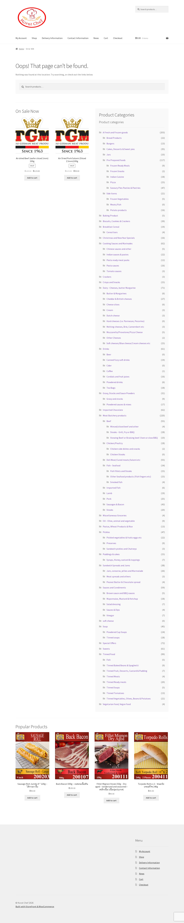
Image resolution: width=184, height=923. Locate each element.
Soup (105, 626)
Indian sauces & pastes (118, 254)
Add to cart (32, 178)
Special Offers (109, 643)
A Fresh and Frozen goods (115, 132)
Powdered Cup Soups (117, 632)
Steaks (110, 509)
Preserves (111, 543)
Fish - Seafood (113, 465)
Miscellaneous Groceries (114, 515)
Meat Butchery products (114, 415)
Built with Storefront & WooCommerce (35, 906)
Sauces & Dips (113, 609)
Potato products (118, 210)
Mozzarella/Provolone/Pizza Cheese (125, 332)
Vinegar (110, 615)
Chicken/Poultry (115, 443)
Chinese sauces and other (119, 248)
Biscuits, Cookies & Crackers (116, 221)
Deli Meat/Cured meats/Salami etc (123, 459)
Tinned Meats (113, 676)
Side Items (112, 193)
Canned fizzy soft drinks (118, 359)
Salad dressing (114, 604)
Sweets (106, 648)
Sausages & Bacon (115, 504)
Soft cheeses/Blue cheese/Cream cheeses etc (128, 343)
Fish (109, 659)
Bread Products (114, 137)
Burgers (110, 143)
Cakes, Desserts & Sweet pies (121, 149)
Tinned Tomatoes (115, 693)
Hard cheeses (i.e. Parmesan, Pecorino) (125, 321)
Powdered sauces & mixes (119, 404)
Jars (109, 154)
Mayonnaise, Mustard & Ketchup (122, 598)
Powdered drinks (115, 382)
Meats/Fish (115, 204)
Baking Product (110, 215)
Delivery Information (52, 38)
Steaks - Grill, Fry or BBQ (122, 432)
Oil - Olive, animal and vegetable (119, 520)
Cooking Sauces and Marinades (118, 243)
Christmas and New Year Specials (119, 237)
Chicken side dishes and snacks (125, 448)
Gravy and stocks (115, 398)
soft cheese (108, 620)
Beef (109, 421)
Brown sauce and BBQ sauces (121, 593)
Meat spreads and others (119, 576)
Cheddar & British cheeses (119, 298)
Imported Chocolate (113, 409)
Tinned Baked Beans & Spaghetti (123, 665)
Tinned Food (109, 654)
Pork (109, 498)
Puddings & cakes (111, 554)
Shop (34, 38)
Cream (110, 310)
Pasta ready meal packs (118, 260)
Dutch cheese (113, 315)
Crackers (107, 276)
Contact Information (78, 38)
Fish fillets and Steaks (121, 471)
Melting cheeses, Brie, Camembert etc (125, 326)
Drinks (106, 348)
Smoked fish (116, 482)
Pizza (113, 182)
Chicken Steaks (117, 454)
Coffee (110, 371)
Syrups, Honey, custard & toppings (123, 559)
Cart (106, 38)
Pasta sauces (113, 265)
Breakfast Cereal (111, 226)
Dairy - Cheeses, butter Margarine (119, 287)
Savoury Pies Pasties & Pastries (125, 187)
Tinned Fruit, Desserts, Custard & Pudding (127, 670)
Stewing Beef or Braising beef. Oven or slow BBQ (134, 437)
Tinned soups (113, 637)
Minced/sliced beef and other (124, 426)
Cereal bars (112, 232)
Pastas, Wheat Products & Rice (118, 526)
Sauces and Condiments (114, 587)
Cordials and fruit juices (118, 376)
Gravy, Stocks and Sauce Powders (119, 393)
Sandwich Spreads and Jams (116, 565)
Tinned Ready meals (116, 682)
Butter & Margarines (116, 293)
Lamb (109, 493)
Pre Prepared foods (116, 160)
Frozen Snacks (117, 171)
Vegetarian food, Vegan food (117, 704)
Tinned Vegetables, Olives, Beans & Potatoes (129, 698)
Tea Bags (111, 387)
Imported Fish (113, 487)
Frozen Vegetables (119, 198)
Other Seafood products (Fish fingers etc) (130, 476)
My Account (21, 38)
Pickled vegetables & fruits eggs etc (124, 537)
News (96, 38)
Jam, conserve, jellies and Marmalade (125, 570)
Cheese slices (113, 304)
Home (21, 49)
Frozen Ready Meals (120, 165)
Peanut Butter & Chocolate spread (123, 582)
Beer (109, 354)
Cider (109, 365)
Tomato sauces (114, 271)
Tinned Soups (113, 687)
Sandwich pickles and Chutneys (122, 548)
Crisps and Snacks (111, 282)
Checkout (117, 38)
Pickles (106, 532)
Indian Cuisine (117, 176)
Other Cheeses (114, 337)
